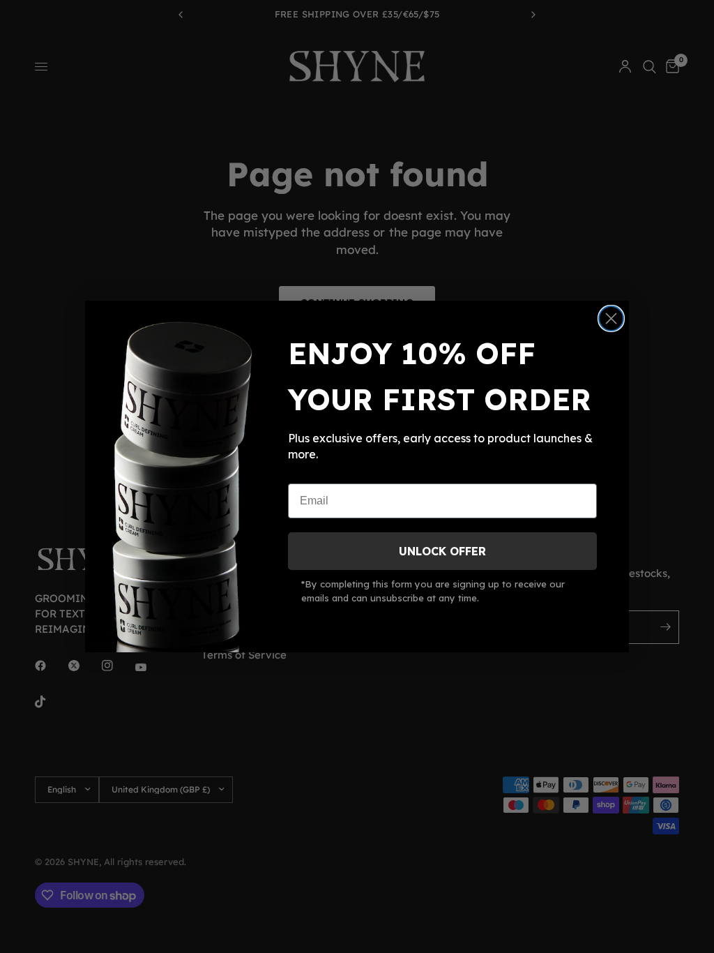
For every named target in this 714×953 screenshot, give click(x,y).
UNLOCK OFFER (442, 551)
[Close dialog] (611, 318)
